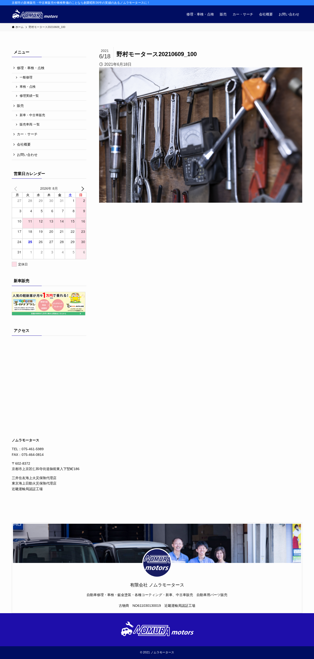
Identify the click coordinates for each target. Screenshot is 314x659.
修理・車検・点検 (30, 68)
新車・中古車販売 (32, 115)
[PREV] (16, 188)
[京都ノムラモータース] (35, 14)
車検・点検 (28, 86)
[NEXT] (81, 188)
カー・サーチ (27, 134)
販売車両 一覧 (30, 124)
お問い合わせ (27, 155)
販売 (20, 106)
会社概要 (24, 144)
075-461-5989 (33, 449)
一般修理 (26, 77)
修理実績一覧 (29, 96)
